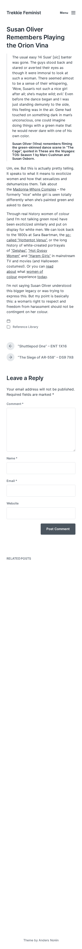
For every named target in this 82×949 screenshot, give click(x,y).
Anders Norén (49, 940)
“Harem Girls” (39, 256)
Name (12, 458)
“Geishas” (18, 250)
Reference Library (25, 327)
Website (13, 503)
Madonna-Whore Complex (34, 189)
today (42, 277)
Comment (15, 404)
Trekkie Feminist (24, 12)
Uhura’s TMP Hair (29, 914)
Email (12, 481)
